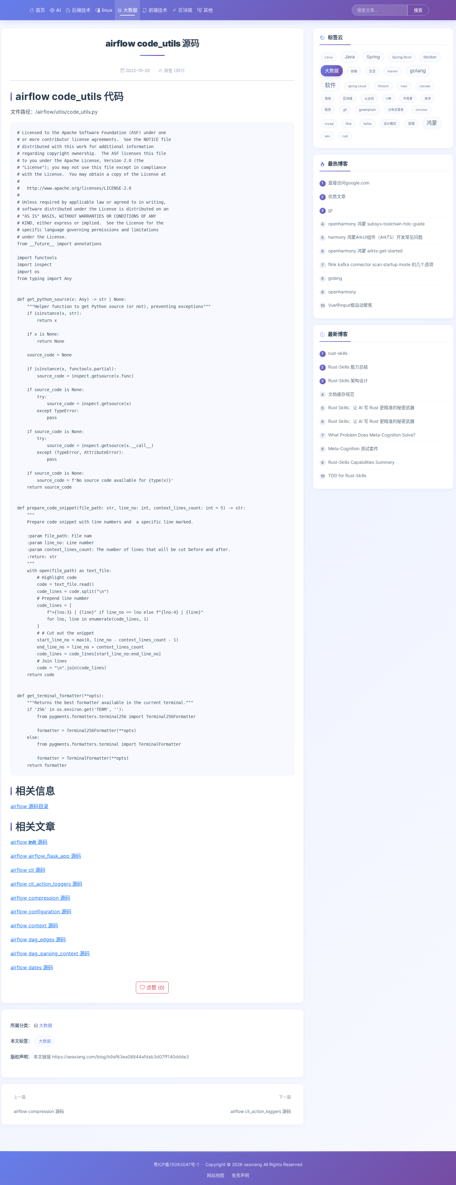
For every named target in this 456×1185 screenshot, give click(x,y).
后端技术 (81, 10)
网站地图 (215, 1175)
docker (430, 56)
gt (330, 210)
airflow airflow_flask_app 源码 (46, 856)
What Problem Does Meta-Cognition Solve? (371, 434)
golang (418, 70)
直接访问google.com (348, 182)
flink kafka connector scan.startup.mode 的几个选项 (380, 264)
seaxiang (253, 1164)
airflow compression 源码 (40, 898)
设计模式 (390, 123)
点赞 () (155, 987)
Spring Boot (401, 57)
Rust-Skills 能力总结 (348, 366)
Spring (373, 56)
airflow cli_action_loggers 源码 (46, 884)
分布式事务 (396, 109)
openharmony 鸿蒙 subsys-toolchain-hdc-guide (376, 223)
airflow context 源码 (34, 925)
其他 (208, 10)
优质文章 (337, 196)
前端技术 (158, 10)
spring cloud (357, 86)
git (345, 109)
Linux (329, 57)
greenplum (367, 109)
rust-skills (337, 353)
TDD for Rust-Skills (347, 475)
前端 (354, 71)
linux (107, 10)
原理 (411, 123)
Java (350, 57)
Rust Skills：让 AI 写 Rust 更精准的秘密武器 (371, 407)
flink (348, 123)
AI (58, 10)
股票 (328, 109)
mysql (329, 123)
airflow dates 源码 (32, 967)
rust (345, 136)
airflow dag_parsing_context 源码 (50, 953)
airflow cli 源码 (28, 870)
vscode (424, 86)
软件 (330, 85)
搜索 (418, 10)
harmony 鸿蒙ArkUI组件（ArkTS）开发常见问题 (375, 237)
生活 (372, 71)
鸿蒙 (432, 123)
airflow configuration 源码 (41, 911)
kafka (368, 123)
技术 (428, 98)
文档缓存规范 (341, 394)
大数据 (130, 10)
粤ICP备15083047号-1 (176, 1164)
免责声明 (240, 1175)
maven (392, 71)
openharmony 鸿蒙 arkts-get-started (365, 250)
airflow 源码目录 (29, 806)
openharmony (342, 291)
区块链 (185, 10)
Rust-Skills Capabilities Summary (361, 462)
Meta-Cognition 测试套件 (353, 448)
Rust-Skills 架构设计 (348, 380)
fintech (383, 86)
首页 (40, 10)
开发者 (408, 98)
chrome (421, 109)
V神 (388, 98)
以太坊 (369, 98)
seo (327, 136)
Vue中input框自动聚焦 (350, 305)
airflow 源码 (29, 842)
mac (404, 86)
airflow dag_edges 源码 (38, 939)
